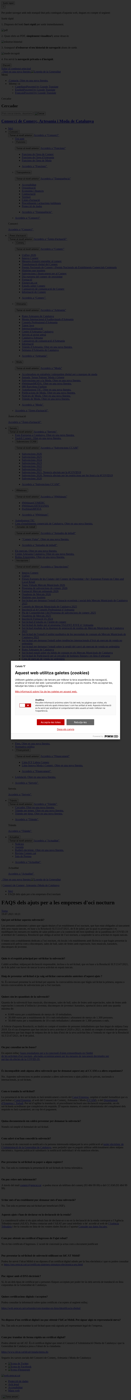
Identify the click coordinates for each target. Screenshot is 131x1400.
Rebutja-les (80, 722)
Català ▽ (20, 666)
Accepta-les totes (51, 722)
